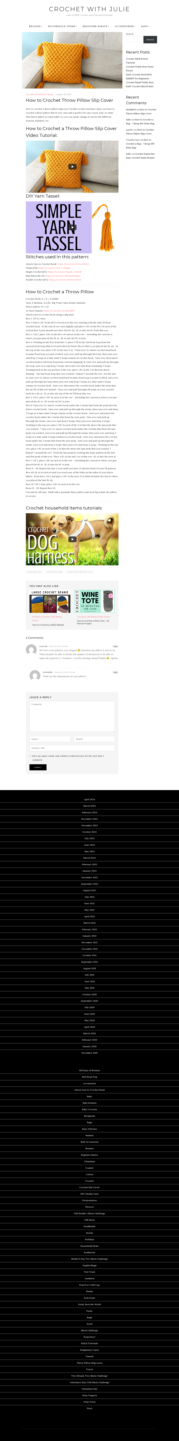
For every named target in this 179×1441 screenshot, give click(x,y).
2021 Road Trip (89, 1076)
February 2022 (89, 929)
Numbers (89, 1278)
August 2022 (89, 890)
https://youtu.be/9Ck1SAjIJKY (59, 310)
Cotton (89, 1174)
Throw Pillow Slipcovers (89, 1363)
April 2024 (89, 799)
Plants (89, 1291)
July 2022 (89, 896)
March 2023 (89, 857)
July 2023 (89, 838)
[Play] (72, 167)
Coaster (89, 1167)
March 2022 (89, 922)
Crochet (30, 94)
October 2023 (89, 831)
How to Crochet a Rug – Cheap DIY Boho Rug (140, 143)
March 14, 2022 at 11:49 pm (58, 646)
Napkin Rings (90, 1265)
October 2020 (89, 994)
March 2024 (89, 805)
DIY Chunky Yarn (89, 1193)
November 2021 (90, 948)
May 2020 (90, 1020)
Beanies (35, 26)
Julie (128, 119)
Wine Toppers (89, 1395)
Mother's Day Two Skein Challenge (89, 1258)
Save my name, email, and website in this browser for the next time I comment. (68, 758)
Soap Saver (89, 1336)
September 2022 (89, 883)
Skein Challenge (89, 1330)
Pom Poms (89, 1297)
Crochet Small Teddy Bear (140, 82)
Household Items (61, 26)
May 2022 (89, 910)
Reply (115, 646)
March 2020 (89, 1033)
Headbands (89, 1226)
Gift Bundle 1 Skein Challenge (89, 1213)
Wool (35, 620)
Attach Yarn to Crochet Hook (89, 1089)
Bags (89, 1122)
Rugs (89, 1317)
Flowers (89, 1206)
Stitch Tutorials (89, 1343)
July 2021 (89, 974)
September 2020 (89, 1000)
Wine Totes (104, 616)
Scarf (89, 1323)
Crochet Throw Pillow (54, 572)
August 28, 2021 (63, 94)
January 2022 (89, 935)
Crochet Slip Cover (34, 572)
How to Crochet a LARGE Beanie (48, 625)
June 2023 (89, 845)
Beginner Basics (95, 26)
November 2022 (89, 877)
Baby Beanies (89, 1102)
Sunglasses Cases (89, 1349)
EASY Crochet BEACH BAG (139, 86)
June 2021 (90, 981)
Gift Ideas (56, 616)
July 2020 (89, 1007)
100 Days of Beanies (89, 1070)
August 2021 (89, 968)
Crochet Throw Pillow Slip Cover (79, 572)
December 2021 (89, 942)
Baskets (89, 1135)
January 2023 (90, 870)
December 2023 (89, 818)
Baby (144, 26)
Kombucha (89, 1252)
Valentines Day (89, 1388)
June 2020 (89, 1013)
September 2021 (89, 962)
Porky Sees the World (89, 1304)
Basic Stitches (89, 1129)
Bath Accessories (90, 1141)
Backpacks (89, 1116)
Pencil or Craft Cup (89, 1284)
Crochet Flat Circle (89, 1187)
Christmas (89, 1161)
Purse (89, 1311)
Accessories (124, 26)
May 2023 (90, 851)
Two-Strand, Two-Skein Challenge (89, 1375)
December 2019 (90, 1052)
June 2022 (89, 903)
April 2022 (89, 916)
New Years (89, 1271)
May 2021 (89, 987)
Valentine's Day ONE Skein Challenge (89, 1382)
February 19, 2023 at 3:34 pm (65, 672)
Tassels (90, 1356)
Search (129, 34)
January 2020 (90, 1046)
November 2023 (89, 825)
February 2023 (89, 864)
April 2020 (89, 1027)
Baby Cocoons (89, 1109)
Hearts (89, 1232)
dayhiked (131, 109)
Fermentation (89, 1200)
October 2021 (89, 955)
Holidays (89, 1239)
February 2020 (89, 1039)
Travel (89, 1369)
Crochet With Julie (89, 9)
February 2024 (89, 812)
